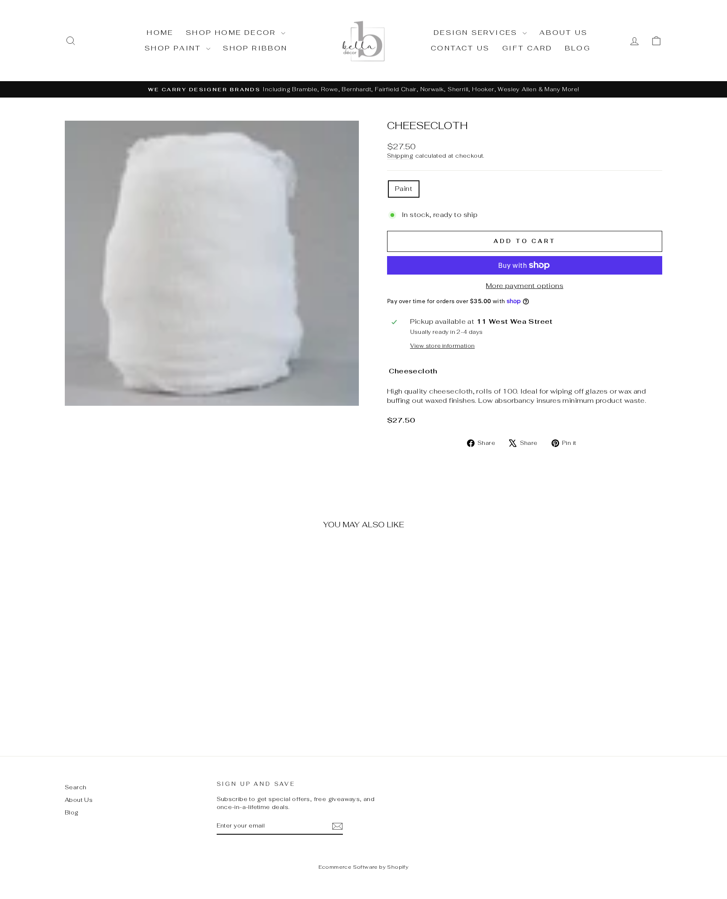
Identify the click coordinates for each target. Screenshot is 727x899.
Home (160, 32)
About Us (563, 32)
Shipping (400, 155)
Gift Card (527, 48)
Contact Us (460, 48)
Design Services (477, 32)
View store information (442, 345)
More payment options (524, 285)
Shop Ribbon (255, 48)
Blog (578, 48)
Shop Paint (174, 48)
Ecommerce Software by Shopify (363, 867)
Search (75, 787)
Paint (403, 188)
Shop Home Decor (232, 32)
